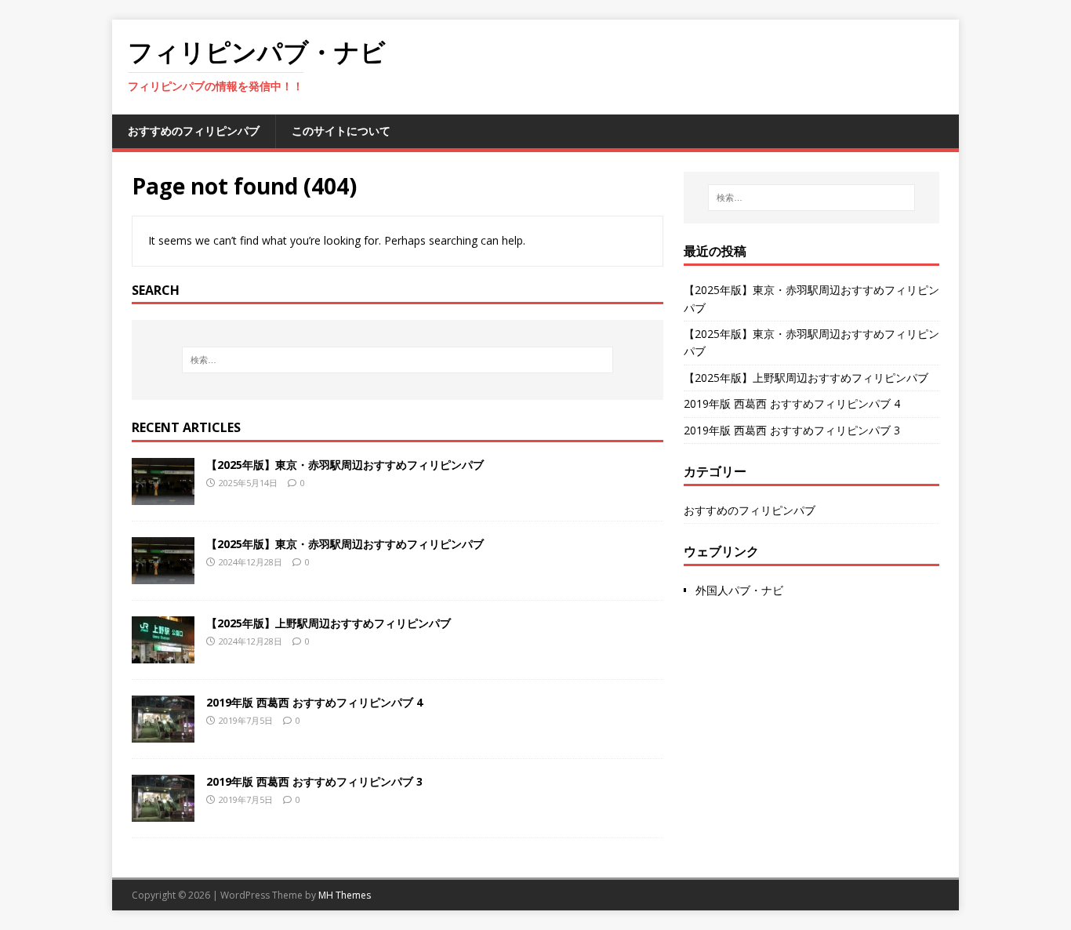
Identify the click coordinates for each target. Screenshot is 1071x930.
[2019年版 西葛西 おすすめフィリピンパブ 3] (163, 812)
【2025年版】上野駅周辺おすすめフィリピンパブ (328, 623)
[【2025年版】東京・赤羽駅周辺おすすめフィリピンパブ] (163, 496)
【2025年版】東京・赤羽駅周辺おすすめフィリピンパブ (345, 464)
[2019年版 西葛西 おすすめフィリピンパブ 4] (163, 733)
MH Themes (344, 895)
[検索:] (397, 360)
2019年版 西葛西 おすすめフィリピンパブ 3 (314, 781)
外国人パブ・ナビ (739, 590)
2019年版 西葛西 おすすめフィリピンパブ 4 (314, 702)
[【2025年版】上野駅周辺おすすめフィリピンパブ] (163, 654)
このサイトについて (341, 130)
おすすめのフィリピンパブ (194, 130)
